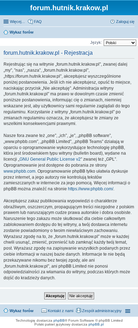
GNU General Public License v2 (50, 159)
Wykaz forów (22, 311)
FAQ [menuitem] (38, 21)
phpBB (59, 320)
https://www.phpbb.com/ (90, 188)
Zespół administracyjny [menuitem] (102, 311)
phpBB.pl (96, 324)
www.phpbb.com (19, 171)
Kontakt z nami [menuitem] (60, 311)
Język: (96, 42)
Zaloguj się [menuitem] (125, 21)
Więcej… (17, 21)
